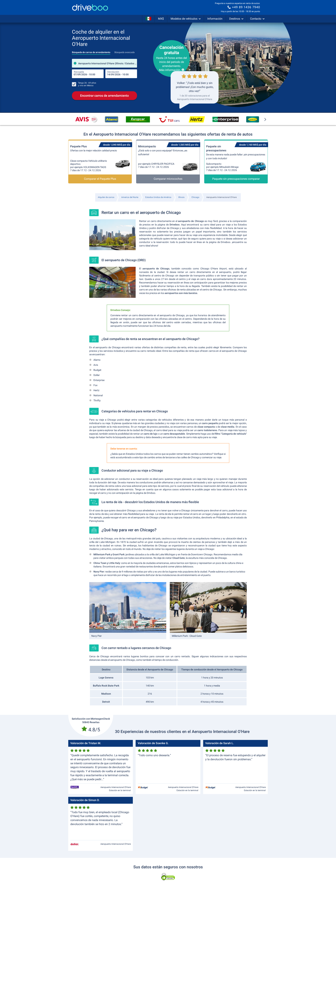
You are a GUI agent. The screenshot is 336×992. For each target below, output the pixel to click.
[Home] (90, 7)
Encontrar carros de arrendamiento (104, 95)
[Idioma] (148, 18)
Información (214, 18)
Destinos (234, 18)
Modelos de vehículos (184, 18)
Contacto (255, 18)
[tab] (91, 51)
